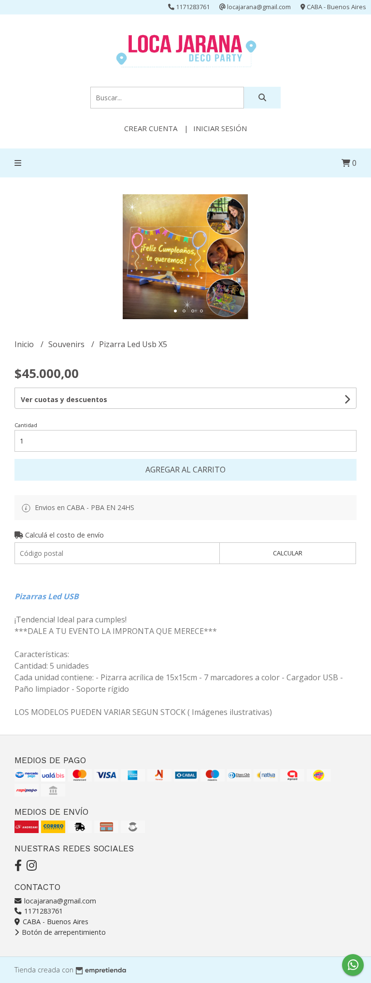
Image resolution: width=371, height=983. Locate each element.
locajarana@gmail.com (59, 900)
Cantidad (25, 425)
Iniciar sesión (220, 128)
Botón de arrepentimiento (63, 932)
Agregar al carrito (185, 469)
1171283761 (42, 911)
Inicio (25, 344)
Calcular (287, 553)
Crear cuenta (150, 128)
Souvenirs (67, 344)
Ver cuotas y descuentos (64, 399)
